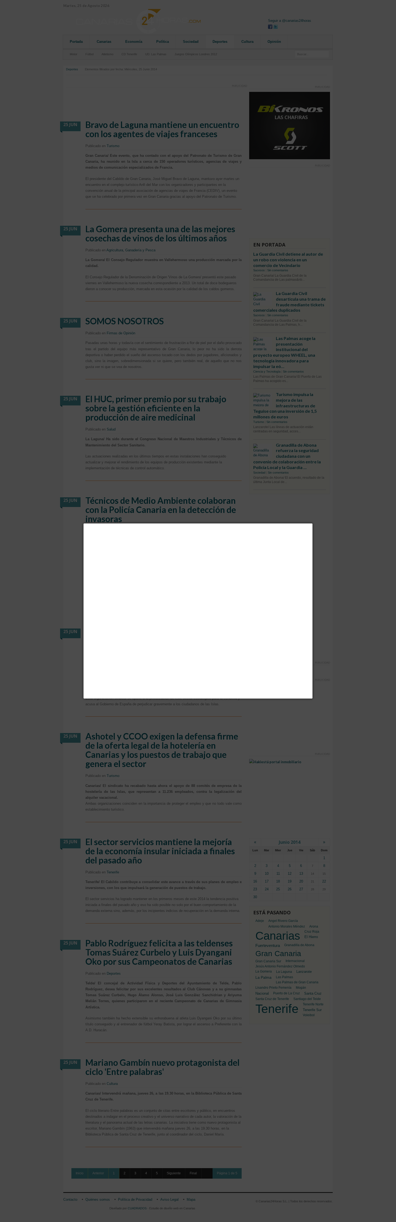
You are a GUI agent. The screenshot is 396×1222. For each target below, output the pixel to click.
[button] (312, 523)
